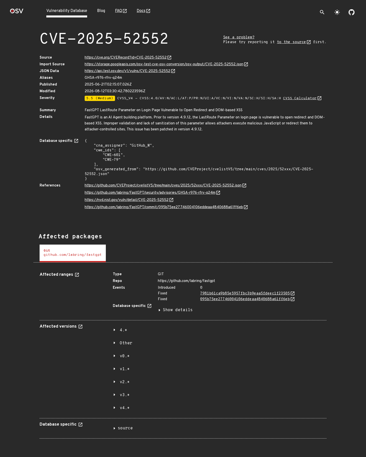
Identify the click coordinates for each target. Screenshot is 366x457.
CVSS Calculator (300, 98)
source (125, 428)
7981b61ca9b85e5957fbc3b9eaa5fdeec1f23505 (245, 293)
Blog (101, 10)
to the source (291, 42)
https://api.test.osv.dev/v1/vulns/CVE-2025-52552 (127, 71)
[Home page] (16, 12)
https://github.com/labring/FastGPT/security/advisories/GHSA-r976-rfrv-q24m (150, 192)
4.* (123, 330)
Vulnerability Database (66, 10)
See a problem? (238, 37)
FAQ (118, 10)
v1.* (125, 369)
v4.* (125, 408)
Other (126, 343)
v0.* (125, 356)
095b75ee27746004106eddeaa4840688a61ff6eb (245, 299)
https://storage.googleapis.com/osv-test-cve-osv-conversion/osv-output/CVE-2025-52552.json (164, 64)
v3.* (125, 395)
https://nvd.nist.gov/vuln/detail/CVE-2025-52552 (127, 200)
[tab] (73, 253)
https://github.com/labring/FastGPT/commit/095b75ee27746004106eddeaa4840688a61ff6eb (164, 207)
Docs (141, 10)
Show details (178, 310)
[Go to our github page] (352, 12)
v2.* (125, 382)
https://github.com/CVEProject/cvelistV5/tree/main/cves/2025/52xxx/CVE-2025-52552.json (163, 185)
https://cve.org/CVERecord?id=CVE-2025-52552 (126, 57)
